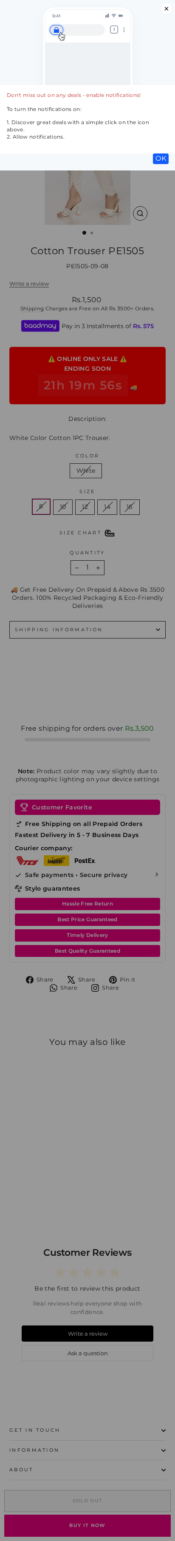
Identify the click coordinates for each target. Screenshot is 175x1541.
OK (160, 158)
